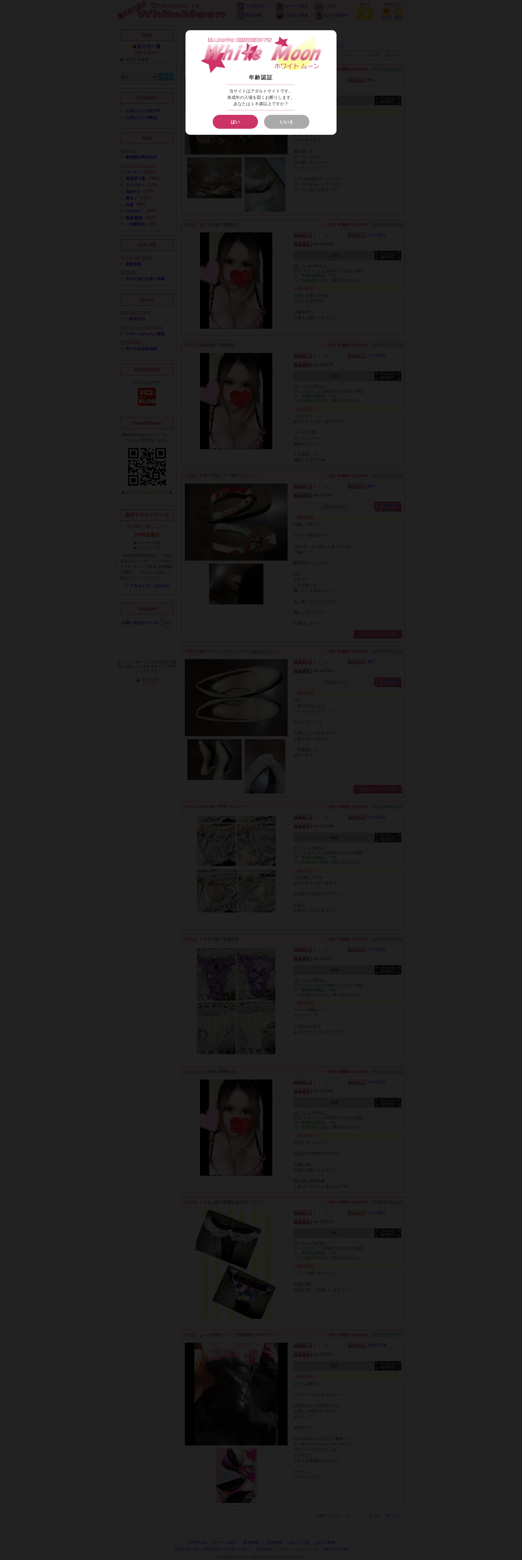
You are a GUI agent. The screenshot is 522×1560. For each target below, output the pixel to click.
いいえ (287, 121)
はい (235, 121)
